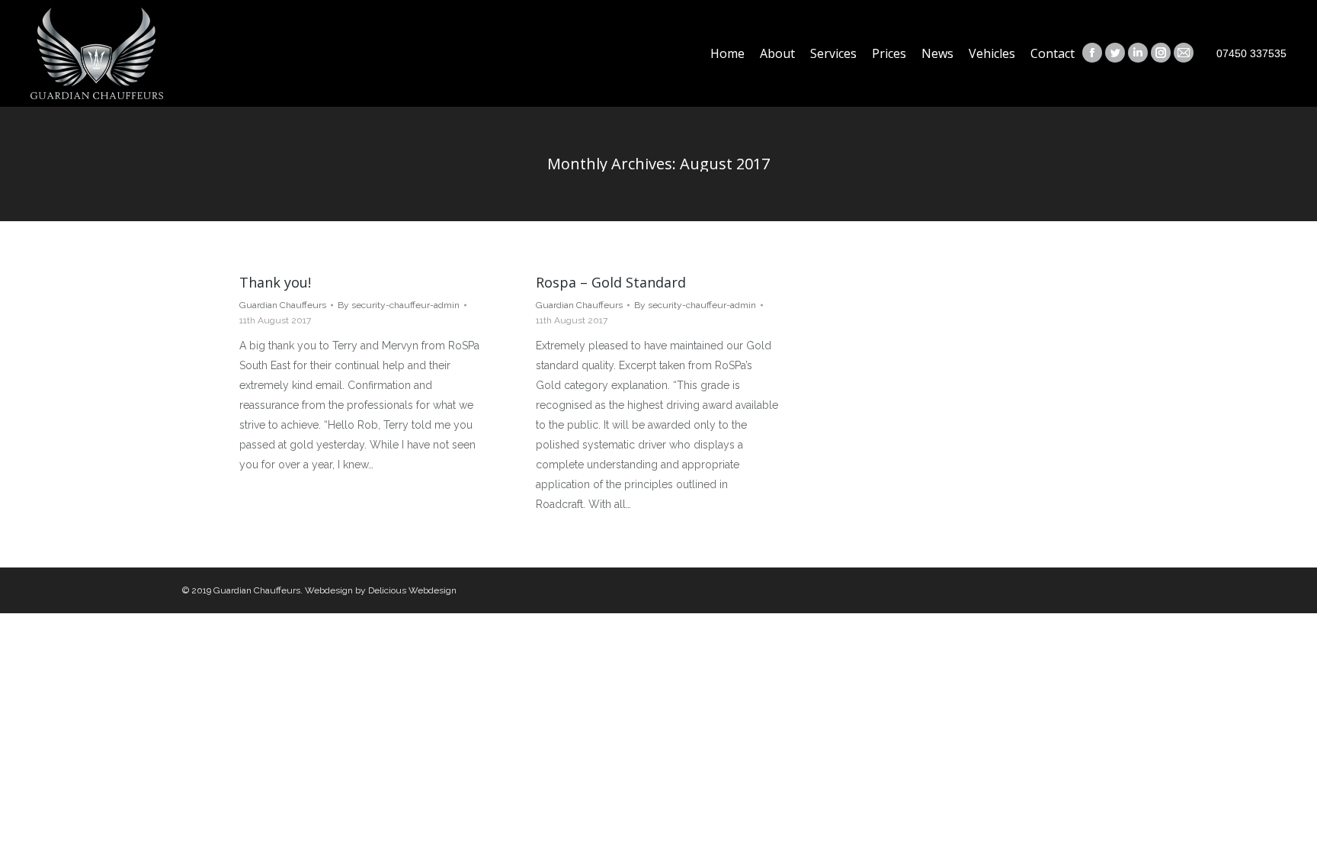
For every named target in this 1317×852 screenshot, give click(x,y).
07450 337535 (1251, 53)
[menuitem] (727, 53)
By (399, 305)
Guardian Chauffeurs (282, 305)
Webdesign (329, 590)
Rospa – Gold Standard (611, 282)
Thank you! (275, 282)
